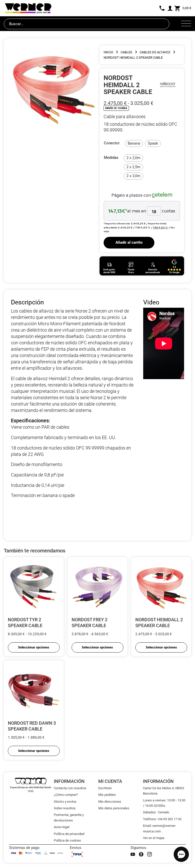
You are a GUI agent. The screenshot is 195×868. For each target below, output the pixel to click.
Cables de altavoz (155, 52)
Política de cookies (67, 840)
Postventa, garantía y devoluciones (69, 817)
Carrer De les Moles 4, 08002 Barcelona (163, 790)
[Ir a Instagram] (149, 854)
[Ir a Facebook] (141, 854)
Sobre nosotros (65, 808)
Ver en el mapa (153, 838)
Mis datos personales (113, 808)
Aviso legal (61, 827)
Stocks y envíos (65, 801)
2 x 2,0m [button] (133, 158)
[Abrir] (186, 24)
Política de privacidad (69, 834)
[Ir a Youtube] (133, 854)
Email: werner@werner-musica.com (159, 828)
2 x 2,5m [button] (133, 167)
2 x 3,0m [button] (133, 176)
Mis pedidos (107, 795)
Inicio (108, 52)
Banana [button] (134, 143)
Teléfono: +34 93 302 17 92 (162, 819)
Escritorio (105, 788)
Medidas (111, 157)
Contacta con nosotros (70, 788)
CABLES (126, 52)
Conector (112, 143)
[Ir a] (167, 85)
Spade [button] (153, 143)
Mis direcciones (109, 801)
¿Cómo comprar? (66, 795)
